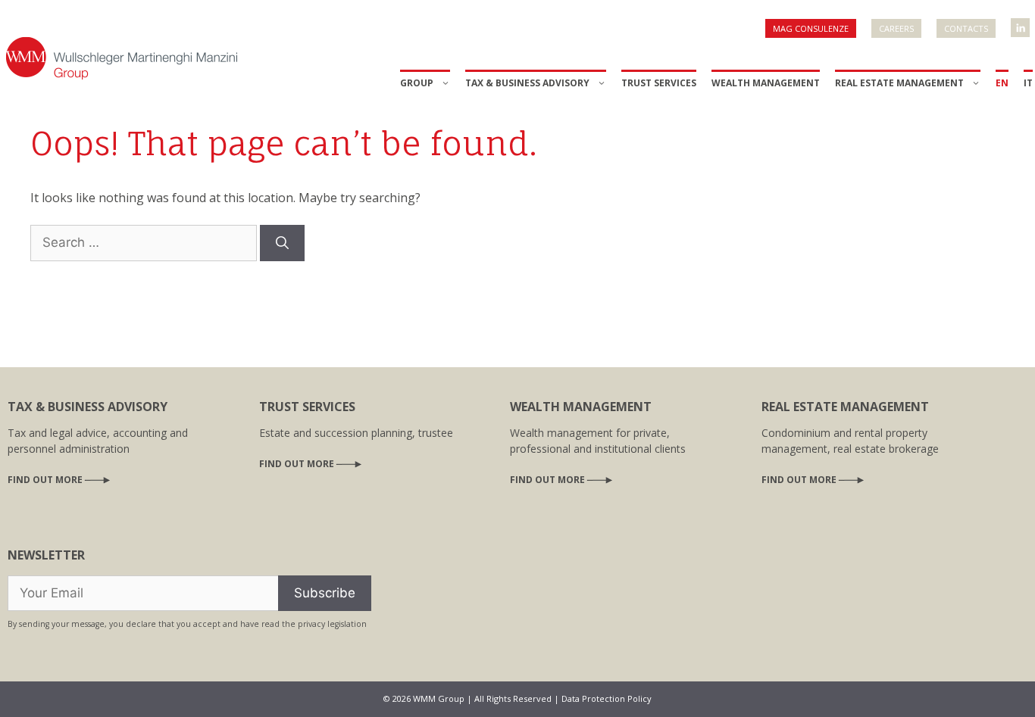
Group (416, 82)
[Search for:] (145, 242)
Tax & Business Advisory (527, 82)
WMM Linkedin (1021, 23)
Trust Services (658, 82)
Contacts (966, 28)
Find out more (45, 479)
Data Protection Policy (606, 698)
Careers (896, 28)
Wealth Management (765, 82)
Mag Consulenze (811, 28)
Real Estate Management (899, 82)
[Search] (282, 243)
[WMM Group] (121, 57)
